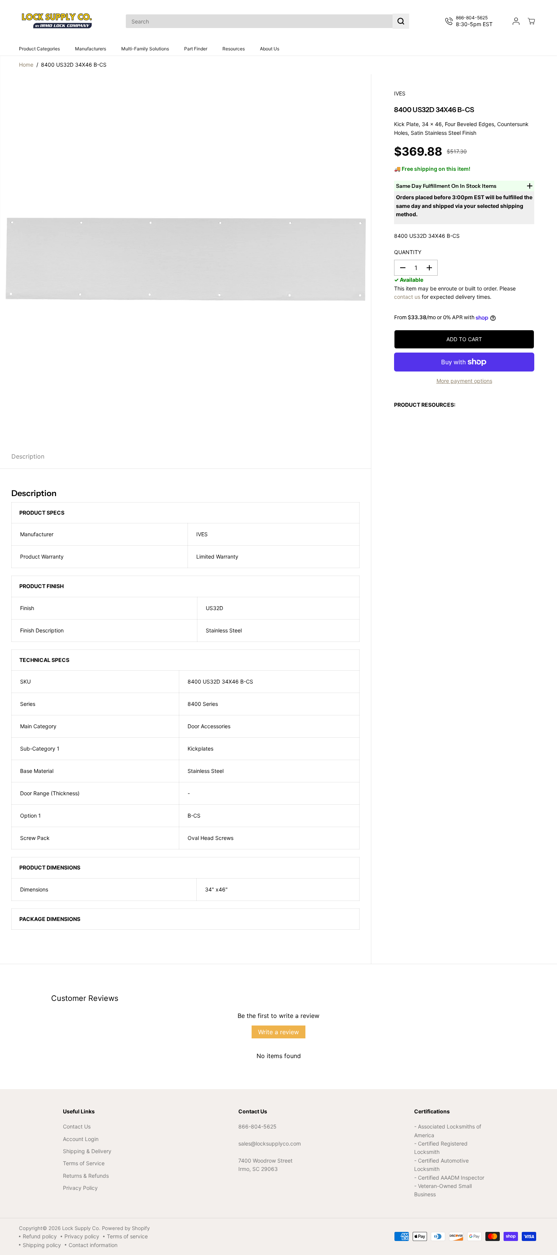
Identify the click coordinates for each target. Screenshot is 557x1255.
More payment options (464, 381)
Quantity (407, 252)
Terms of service (127, 1236)
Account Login (81, 1139)
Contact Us (77, 1126)
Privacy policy (81, 1236)
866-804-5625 (257, 1126)
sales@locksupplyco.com (269, 1143)
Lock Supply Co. (81, 1228)
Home (26, 64)
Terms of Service (84, 1163)
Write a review (278, 1032)
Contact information (93, 1245)
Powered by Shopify (126, 1228)
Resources (233, 49)
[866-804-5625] (470, 21)
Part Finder (195, 49)
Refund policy (40, 1236)
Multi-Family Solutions (145, 49)
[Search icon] (401, 21)
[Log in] (516, 21)
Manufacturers (90, 49)
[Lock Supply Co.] (57, 21)
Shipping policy (42, 1245)
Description (27, 456)
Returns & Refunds (86, 1175)
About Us (269, 49)
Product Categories (39, 49)
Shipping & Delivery (87, 1151)
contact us (407, 296)
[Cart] (531, 21)
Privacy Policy (80, 1188)
